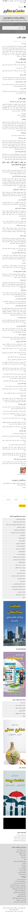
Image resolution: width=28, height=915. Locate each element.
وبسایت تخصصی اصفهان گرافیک (19, 898)
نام (25, 499)
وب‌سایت (8, 499)
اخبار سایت (22, 702)
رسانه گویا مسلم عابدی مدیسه (19, 883)
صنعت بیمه (22, 570)
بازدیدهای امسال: (22, 841)
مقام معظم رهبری (22, 894)
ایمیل (15, 499)
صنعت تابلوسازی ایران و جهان (20, 861)
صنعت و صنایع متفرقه (20, 595)
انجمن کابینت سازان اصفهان (19, 522)
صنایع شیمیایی (22, 541)
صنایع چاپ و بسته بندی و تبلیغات (18, 532)
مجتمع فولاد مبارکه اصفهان (20, 890)
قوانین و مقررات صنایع (20, 708)
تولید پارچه (23, 857)
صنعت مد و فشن (21, 592)
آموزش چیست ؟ (22, 870)
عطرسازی (24, 867)
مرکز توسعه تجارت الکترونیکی (20, 892)
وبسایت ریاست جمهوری (21, 900)
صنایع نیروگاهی (22, 562)
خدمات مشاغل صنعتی (20, 705)
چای (25, 859)
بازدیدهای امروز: (22, 835)
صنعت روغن (22, 581)
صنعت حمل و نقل (21, 578)
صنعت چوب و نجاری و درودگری (18, 576)
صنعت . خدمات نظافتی (20, 568)
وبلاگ (24, 716)
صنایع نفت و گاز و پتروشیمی (19, 559)
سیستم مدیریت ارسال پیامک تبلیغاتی (18, 885)
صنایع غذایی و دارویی (20, 543)
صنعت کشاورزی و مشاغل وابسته (18, 586)
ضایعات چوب (23, 855)
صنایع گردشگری (21, 551)
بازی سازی (24, 865)
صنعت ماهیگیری (22, 854)
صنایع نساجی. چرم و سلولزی (19, 557)
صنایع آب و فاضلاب (21, 527)
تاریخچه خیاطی (22, 874)
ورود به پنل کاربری (7, 1)
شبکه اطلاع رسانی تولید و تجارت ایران (18, 887)
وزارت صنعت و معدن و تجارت (20, 902)
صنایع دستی (22, 535)
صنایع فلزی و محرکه (21, 546)
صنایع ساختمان (22, 538)
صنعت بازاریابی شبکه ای (21, 852)
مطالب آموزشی (22, 711)
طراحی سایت (20, 911)
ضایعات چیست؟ (22, 869)
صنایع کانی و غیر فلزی (20, 549)
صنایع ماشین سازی (21, 554)
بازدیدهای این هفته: (21, 837)
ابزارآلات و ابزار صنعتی (20, 519)
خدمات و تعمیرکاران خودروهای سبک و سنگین (15, 524)
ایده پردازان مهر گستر (21, 879)
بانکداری (24, 863)
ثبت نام (22, 2)
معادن (23, 597)
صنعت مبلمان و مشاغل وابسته (18, 589)
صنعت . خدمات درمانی (20, 565)
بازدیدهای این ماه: (22, 839)
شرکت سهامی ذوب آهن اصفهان (19, 889)
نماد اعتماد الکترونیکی (21, 896)
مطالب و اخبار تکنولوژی (20, 713)
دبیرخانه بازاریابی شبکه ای (20, 881)
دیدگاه (24, 487)
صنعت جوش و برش (21, 573)
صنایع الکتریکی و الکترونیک (19, 530)
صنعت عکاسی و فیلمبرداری (19, 584)
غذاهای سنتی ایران (22, 872)
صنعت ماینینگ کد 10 (21, 850)
